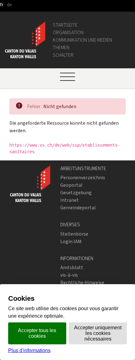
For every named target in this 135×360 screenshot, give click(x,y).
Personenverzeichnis (82, 177)
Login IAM (71, 241)
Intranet (69, 200)
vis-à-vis (69, 275)
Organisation (68, 32)
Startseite (65, 25)
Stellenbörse (74, 234)
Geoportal (71, 185)
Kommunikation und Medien (82, 40)
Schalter (63, 55)
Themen (61, 47)
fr (1, 4)
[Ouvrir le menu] (67, 77)
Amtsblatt (71, 267)
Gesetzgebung (76, 192)
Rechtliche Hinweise (82, 282)
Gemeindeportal (78, 207)
